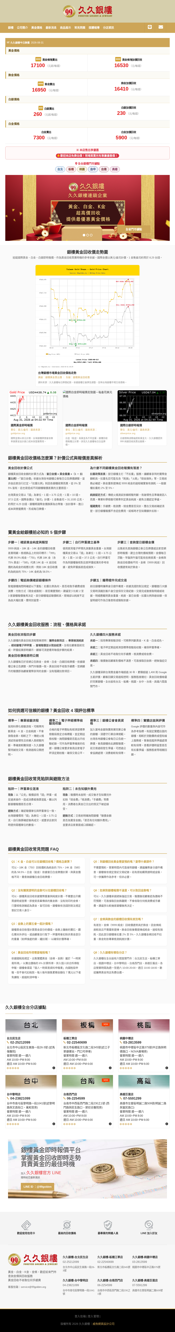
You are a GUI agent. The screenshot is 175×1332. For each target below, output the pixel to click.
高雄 (115, 169)
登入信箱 (80, 1316)
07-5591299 (139, 1285)
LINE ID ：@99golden (38, 1186)
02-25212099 (71, 1261)
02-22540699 (105, 1261)
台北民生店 (14, 1038)
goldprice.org (18, 433)
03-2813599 (139, 1261)
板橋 (71, 169)
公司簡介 (22, 27)
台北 (60, 169)
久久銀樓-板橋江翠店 (110, 1257)
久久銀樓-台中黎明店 (75, 1280)
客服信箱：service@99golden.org (27, 1286)
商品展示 (65, 27)
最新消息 (51, 27)
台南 (104, 169)
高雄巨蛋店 (126, 1094)
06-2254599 (104, 1285)
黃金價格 (36, 27)
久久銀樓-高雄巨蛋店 (145, 1280)
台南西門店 (70, 1094)
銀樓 (11, 27)
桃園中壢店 (126, 1038)
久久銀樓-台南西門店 (110, 1280)
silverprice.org (127, 433)
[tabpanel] (87, 208)
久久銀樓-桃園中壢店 (145, 1257)
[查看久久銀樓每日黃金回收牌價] (87, 317)
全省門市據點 (134, 229)
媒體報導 (94, 27)
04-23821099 (71, 1285)
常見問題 (79, 27)
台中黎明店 (14, 1094)
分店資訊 (108, 27)
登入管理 (93, 1316)
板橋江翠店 (70, 1038)
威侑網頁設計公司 (104, 1323)
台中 (93, 169)
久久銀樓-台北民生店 (75, 1257)
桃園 (82, 169)
